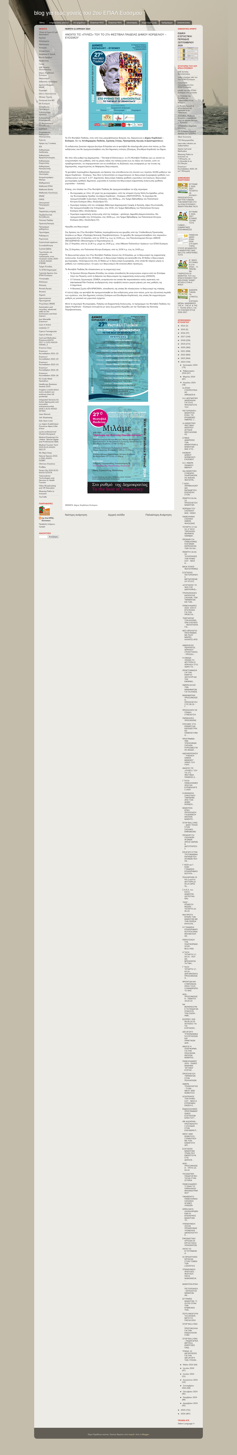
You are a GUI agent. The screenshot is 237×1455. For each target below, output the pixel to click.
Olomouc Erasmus (47, 464)
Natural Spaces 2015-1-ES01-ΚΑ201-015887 (48, 458)
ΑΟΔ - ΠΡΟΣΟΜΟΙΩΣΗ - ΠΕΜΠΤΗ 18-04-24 (190, 997)
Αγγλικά (42, 38)
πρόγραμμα (167, 22)
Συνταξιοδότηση (46, 246)
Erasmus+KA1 (115, 22)
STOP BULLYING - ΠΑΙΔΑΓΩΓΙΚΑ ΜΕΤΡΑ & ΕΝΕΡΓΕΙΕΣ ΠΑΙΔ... (190, 1343)
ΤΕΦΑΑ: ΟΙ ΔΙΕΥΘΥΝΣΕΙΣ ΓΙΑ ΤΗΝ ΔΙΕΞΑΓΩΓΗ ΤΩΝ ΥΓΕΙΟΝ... (190, 1355)
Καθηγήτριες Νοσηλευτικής (45, 167)
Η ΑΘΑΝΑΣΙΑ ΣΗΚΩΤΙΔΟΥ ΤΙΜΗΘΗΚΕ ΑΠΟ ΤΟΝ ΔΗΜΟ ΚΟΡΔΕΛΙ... (188, 798)
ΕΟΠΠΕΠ (43, 129)
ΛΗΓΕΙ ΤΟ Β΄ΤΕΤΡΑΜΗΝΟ (189, 1251)
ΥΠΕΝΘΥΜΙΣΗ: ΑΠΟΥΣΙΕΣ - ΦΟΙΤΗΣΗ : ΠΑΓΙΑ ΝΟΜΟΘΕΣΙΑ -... (189, 1275)
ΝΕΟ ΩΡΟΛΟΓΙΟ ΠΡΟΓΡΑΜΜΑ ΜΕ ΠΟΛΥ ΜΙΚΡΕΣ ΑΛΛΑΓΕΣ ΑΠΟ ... (190, 636)
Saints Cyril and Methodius (184, 150)
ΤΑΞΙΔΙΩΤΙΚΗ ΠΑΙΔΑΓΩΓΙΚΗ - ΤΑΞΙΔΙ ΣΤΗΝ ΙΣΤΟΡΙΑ (190, 1177)
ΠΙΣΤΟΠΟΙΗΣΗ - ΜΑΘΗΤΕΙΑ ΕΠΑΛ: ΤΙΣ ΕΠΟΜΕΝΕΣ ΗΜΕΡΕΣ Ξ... (189, 415)
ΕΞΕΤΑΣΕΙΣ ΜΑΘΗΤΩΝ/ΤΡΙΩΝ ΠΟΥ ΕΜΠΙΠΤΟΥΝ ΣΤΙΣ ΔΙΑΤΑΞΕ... (189, 1154)
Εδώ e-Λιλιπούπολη (47, 94)
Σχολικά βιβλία (45, 249)
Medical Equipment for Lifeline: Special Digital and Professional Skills (48, 439)
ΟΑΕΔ (41, 199)
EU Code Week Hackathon (45, 380)
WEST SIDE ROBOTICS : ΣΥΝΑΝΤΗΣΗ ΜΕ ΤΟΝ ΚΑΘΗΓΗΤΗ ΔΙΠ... (189, 1139)
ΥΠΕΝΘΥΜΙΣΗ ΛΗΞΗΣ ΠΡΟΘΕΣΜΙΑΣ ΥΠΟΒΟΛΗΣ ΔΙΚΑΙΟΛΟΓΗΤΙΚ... (190, 1229)
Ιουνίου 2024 (188, 1368)
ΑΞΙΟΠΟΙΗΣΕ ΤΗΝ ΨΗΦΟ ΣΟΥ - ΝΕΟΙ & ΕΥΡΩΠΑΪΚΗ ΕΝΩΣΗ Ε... (189, 1101)
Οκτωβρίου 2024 (190, 1392)
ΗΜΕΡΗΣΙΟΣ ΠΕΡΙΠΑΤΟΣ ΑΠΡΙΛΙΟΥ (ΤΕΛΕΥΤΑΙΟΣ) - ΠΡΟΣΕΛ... (190, 649)
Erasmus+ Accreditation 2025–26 (48, 374)
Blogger (145, 1434)
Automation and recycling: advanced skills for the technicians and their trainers (48, 311)
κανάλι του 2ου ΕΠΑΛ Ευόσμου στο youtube (187, 91)
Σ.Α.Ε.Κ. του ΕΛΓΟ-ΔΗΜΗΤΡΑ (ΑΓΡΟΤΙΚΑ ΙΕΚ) (188, 894)
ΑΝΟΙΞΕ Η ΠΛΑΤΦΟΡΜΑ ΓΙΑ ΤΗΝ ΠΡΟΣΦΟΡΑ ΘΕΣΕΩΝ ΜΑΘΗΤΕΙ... (189, 1052)
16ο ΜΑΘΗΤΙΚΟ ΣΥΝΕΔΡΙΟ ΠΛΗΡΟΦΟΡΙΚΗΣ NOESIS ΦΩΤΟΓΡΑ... (189, 475)
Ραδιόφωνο (44, 236)
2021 (183, 351)
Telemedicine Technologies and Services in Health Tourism (47, 479)
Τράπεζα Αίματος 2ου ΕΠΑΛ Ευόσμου (48, 274)
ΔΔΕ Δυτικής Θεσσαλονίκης (45, 68)
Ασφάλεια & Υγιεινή (47, 54)
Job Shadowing (45, 417)
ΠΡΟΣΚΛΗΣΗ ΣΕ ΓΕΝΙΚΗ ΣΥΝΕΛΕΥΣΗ (189, 712)
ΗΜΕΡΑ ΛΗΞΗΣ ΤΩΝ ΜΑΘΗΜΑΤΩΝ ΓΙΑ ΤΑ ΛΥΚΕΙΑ (189, 688)
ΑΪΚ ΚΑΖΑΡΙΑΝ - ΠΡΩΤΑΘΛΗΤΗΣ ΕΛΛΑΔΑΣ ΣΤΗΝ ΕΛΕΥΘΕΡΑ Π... (190, 1126)
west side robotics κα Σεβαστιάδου (187, 144)
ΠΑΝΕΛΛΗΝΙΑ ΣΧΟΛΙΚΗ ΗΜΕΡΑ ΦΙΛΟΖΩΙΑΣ (188, 520)
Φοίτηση (42, 285)
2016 (183, 333)
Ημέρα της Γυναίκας (47, 143)
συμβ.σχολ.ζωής (149, 22)
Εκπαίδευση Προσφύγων (44, 108)
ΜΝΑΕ (41, 196)
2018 (183, 340)
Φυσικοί (42, 292)
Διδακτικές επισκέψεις (48, 82)
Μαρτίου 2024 (189, 377)
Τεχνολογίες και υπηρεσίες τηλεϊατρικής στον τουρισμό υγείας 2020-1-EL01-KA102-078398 (48, 257)
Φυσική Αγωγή (45, 289)
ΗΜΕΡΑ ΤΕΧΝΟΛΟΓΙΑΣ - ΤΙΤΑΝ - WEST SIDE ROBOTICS (190, 1088)
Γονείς (41, 64)
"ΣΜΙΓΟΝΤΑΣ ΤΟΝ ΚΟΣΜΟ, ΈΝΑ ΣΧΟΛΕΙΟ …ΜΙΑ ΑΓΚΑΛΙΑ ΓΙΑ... (190, 622)
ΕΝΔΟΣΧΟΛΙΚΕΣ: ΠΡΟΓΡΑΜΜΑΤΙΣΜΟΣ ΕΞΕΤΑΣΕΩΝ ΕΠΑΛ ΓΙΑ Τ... (190, 1113)
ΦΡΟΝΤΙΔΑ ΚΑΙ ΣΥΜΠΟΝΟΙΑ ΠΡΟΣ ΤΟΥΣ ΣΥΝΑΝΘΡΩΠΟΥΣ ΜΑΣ (190, 986)
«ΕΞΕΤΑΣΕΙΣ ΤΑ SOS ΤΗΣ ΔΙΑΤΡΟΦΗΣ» (189, 587)
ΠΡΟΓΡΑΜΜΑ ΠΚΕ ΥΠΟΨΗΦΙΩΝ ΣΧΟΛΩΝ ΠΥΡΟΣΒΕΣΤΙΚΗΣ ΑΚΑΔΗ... (190, 744)
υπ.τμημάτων (79, 22)
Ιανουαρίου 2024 (190, 365)
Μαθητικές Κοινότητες (48, 193)
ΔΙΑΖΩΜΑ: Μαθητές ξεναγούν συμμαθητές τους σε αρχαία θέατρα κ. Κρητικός (187, 119)
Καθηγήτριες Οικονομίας (44, 173)
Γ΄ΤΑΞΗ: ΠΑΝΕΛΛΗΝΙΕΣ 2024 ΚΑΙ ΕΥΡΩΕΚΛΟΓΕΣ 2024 (190, 785)
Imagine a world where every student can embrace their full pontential (49, 393)
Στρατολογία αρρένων (48, 242)
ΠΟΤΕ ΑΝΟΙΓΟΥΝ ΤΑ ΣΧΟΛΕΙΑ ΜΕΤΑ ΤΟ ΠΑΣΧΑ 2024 (190, 1317)
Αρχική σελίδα (116, 514)
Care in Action (45, 325)
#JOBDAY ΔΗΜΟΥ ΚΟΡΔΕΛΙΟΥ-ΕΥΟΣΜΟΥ (189, 456)
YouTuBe (43, 497)
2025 (183, 1410)
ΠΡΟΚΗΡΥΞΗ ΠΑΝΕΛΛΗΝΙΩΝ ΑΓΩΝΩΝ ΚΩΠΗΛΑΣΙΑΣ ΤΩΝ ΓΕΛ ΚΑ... (189, 543)
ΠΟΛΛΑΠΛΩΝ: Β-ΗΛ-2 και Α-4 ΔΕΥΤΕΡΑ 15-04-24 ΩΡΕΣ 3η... (189, 881)
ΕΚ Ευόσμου (44, 104)
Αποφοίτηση (44, 51)
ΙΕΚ (40, 147)
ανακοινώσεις (183, 22)
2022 (183, 355)
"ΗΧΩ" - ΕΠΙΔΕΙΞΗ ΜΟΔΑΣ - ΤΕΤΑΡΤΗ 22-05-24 (189, 906)
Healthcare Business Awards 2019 (48, 385)
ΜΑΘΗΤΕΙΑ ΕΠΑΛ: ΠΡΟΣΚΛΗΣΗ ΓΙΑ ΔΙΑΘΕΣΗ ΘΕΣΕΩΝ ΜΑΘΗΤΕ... (189, 813)
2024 (183, 362)
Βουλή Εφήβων (45, 57)
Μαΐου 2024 (188, 1365)
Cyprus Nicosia (45, 335)
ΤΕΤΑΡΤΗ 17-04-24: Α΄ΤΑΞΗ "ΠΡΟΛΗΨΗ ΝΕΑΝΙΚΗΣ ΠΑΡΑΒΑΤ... (189, 531)
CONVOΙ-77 (44, 328)
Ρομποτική (43, 239)
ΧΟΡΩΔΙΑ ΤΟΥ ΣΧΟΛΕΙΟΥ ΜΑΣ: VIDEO (189, 511)
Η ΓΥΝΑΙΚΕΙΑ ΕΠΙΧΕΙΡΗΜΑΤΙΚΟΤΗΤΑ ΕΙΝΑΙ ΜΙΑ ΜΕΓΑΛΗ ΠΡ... (190, 931)
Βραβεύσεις (44, 61)
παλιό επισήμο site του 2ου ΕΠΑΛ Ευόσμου (188, 78)
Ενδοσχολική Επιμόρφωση (44, 119)
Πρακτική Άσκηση (46, 224)
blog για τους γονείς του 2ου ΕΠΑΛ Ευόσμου (88, 13)
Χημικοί (42, 295)
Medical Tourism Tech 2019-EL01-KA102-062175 (48, 447)
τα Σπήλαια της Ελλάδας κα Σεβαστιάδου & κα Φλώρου (185, 99)
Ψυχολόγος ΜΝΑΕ (47, 304)
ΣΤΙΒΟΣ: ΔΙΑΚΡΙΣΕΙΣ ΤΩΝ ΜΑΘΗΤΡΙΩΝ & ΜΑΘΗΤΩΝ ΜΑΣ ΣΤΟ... (190, 443)
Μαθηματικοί (44, 183)
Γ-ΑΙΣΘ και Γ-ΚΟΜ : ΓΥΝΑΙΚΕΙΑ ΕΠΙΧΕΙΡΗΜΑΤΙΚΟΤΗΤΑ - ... (190, 869)
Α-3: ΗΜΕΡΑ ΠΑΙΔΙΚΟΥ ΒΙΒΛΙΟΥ (187, 465)
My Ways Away (45, 453)
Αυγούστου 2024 (190, 1380)
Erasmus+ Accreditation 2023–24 (48, 363)
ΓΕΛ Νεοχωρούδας (186, 140)
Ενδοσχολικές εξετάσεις (45, 113)
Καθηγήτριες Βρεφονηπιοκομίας (47, 156)
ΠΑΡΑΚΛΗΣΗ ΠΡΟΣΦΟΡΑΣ (189, 719)
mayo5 (131, 1434)
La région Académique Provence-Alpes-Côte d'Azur (48, 426)
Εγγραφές (43, 90)
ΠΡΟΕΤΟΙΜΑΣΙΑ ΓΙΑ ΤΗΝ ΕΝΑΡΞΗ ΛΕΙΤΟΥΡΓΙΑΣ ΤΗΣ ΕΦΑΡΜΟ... (189, 676)
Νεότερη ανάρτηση (76, 514)
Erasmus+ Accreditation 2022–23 (48, 358)
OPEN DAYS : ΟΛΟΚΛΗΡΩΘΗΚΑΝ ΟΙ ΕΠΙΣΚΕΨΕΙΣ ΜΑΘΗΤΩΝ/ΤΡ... (190, 1214)
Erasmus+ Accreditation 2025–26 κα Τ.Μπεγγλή (187, 169)
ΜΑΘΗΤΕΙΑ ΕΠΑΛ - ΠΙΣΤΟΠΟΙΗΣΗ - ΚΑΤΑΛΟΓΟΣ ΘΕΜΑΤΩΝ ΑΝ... (190, 1289)
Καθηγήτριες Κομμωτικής (44, 162)
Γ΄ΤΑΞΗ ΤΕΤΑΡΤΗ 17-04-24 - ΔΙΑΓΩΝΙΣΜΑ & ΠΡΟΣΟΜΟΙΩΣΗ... (190, 972)
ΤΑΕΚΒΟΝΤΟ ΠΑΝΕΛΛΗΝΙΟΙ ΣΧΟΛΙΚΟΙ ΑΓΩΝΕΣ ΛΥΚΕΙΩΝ (190, 1201)
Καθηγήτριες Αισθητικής (44, 151)
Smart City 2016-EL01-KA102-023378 (49, 471)
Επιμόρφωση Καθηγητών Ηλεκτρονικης (44, 134)
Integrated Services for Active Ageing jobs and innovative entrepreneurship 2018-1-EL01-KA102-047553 (49, 405)
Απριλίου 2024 (189, 383)
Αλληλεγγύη (44, 41)
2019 (183, 344)
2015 (183, 329)
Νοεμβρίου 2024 (190, 1397)
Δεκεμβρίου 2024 (190, 1403)
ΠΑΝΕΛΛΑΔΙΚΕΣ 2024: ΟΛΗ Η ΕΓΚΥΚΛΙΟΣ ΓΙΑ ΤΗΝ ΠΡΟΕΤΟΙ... (189, 610)
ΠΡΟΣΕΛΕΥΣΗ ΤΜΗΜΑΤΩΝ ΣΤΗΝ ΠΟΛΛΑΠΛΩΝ (189, 1077)
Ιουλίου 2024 (188, 1374)
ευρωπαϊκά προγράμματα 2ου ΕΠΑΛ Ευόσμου (186, 85)
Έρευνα (42, 140)
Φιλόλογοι (43, 282)
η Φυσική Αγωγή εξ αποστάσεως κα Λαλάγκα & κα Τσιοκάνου (186, 109)
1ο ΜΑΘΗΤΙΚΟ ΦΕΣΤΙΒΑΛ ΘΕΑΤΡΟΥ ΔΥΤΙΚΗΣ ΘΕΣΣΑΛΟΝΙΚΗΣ (189, 428)
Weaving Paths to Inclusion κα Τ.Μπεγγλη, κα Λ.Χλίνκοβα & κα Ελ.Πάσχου (185, 158)
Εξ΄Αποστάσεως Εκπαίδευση (46, 125)
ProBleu (42, 467)
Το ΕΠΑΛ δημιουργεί (47, 270)
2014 (183, 326)
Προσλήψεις (44, 232)
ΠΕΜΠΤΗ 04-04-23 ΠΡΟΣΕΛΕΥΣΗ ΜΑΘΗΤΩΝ (189, 501)
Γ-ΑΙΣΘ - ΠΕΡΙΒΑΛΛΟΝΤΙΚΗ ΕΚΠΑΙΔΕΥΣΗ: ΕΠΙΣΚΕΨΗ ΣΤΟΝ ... (190, 489)
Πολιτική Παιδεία (46, 220)
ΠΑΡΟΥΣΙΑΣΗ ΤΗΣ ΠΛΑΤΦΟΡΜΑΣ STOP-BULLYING (190, 944)
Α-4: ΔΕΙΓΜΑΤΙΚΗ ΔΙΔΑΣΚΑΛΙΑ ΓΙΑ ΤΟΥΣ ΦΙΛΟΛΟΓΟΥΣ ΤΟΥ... (190, 402)
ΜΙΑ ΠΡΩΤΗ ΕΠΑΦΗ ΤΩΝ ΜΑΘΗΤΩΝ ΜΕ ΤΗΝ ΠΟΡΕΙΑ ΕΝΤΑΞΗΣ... (190, 919)
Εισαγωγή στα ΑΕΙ (47, 100)
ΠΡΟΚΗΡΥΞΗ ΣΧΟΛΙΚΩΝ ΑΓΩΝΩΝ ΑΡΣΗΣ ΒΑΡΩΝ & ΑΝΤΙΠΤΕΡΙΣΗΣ (190, 842)
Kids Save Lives (46, 421)
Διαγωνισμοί (44, 78)
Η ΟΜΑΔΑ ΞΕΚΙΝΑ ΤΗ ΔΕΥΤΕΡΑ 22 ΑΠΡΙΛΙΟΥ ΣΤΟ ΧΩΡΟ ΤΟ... (190, 662)
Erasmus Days (45, 348)
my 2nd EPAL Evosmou (48, 519)
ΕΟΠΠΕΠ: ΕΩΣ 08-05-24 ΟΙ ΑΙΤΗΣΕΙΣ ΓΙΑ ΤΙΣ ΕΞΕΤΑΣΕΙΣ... (189, 1023)
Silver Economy (184, 137)
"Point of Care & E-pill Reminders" (48, 33)
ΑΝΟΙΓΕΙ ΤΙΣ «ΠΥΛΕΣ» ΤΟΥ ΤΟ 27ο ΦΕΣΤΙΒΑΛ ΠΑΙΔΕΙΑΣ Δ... (189, 772)
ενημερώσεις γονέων (59, 22)
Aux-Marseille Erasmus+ (45, 320)
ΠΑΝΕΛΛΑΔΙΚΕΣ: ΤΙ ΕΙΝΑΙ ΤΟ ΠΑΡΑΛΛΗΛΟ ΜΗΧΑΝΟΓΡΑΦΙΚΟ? (190, 1188)
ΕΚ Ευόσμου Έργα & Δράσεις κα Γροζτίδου (187, 132)
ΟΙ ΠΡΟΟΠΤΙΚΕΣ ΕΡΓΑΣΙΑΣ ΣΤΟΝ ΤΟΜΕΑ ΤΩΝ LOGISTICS (190, 1261)
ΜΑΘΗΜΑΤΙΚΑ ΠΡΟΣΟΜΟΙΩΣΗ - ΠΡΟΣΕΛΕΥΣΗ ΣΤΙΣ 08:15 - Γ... (190, 701)
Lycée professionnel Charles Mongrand (47, 433)
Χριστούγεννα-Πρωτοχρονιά (45, 299)
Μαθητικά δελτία (46, 189)
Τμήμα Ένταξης (45, 267)
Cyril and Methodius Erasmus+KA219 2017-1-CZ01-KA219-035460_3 (48, 341)
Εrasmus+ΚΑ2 (97, 22)
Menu (42, 22)
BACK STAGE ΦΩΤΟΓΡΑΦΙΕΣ (190, 568)
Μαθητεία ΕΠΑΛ (46, 186)
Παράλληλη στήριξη (47, 211)
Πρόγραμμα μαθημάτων (44, 228)
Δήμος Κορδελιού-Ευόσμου (86, 505)
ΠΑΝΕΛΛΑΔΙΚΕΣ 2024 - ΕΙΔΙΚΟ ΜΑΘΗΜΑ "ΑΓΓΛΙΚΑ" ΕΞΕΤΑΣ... (189, 1065)
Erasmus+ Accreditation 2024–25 (48, 369)
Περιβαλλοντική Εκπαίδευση (45, 216)
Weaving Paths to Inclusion (46, 492)
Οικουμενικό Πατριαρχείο (44, 204)
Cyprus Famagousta (48, 331)
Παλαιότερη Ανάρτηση (159, 514)
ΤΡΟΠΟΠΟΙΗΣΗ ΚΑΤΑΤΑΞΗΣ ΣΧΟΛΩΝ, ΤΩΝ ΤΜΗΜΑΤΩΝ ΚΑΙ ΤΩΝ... (190, 597)
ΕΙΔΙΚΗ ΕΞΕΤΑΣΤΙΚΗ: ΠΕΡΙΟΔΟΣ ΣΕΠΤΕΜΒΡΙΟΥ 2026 (186, 39)
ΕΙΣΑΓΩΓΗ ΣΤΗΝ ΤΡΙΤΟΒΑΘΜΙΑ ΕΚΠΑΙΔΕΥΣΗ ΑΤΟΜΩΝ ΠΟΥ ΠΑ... (190, 856)
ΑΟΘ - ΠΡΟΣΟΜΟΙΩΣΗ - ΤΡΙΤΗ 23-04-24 (190, 1167)
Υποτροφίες (44, 279)
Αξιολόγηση (44, 44)
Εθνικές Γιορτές (45, 97)
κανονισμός (132, 22)
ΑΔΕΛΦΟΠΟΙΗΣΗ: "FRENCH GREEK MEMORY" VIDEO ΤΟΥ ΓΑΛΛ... (190, 759)
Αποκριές (43, 48)
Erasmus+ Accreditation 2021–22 (48, 352)
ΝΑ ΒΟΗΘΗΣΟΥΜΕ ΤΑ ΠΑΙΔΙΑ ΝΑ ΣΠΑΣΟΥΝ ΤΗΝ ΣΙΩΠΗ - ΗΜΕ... (190, 1010)
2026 (183, 1414)
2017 (183, 337)
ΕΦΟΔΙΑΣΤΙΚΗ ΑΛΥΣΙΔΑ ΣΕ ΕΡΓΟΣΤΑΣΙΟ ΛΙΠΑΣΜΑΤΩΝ (189, 1242)
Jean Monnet (44, 414)
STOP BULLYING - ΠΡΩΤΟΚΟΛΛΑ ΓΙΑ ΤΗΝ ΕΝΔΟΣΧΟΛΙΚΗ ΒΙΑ (190, 1329)
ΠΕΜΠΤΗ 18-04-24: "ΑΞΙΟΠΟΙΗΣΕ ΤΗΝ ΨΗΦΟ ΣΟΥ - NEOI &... (189, 557)
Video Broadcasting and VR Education (47, 487)
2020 (183, 347)
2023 (183, 358)
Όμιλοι (41, 208)
